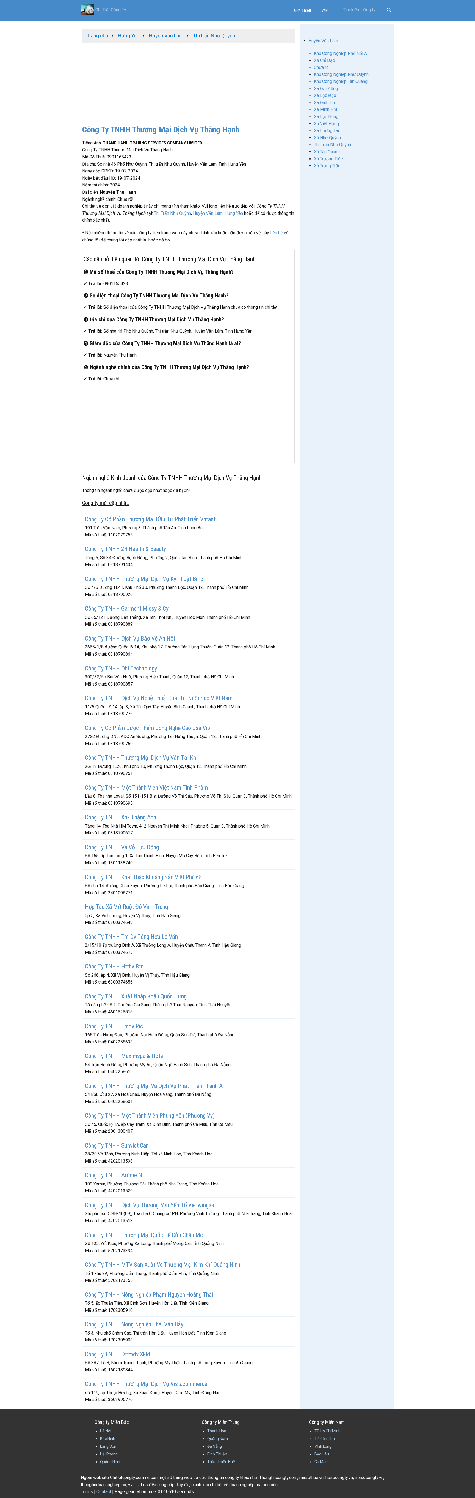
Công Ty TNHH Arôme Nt (114, 1175)
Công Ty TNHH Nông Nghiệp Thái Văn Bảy (134, 1324)
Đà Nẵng (214, 1446)
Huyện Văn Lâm (208, 213)
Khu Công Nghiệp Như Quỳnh (341, 74)
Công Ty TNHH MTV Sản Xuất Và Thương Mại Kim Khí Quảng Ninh (162, 1264)
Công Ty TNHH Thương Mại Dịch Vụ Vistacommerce (146, 1383)
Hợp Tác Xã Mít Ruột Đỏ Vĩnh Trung (126, 906)
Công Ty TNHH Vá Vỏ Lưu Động (122, 847)
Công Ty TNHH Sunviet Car (116, 1145)
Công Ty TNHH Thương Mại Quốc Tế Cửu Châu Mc (144, 1235)
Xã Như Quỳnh (327, 137)
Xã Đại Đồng (326, 88)
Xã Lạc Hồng (326, 116)
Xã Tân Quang (327, 151)
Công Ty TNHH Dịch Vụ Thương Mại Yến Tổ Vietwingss (149, 1205)
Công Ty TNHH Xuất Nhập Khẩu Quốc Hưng (136, 996)
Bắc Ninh (107, 1438)
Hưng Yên (234, 213)
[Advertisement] (188, 81)
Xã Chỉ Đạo (324, 60)
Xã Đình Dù (324, 102)
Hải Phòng (109, 1454)
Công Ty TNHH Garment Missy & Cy (127, 608)
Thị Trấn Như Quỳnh (172, 213)
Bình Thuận (217, 1454)
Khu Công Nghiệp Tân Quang (341, 81)
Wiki (325, 10)
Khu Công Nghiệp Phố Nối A (340, 53)
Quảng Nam (217, 1438)
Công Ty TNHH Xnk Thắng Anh (120, 817)
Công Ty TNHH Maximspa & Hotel (124, 1056)
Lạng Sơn (108, 1446)
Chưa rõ (321, 67)
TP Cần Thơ (324, 1438)
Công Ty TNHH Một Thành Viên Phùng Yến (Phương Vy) (150, 1115)
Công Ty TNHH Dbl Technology (121, 668)
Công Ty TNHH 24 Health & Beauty (125, 548)
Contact (103, 1491)
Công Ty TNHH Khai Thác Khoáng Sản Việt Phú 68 (143, 877)
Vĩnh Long (323, 1446)
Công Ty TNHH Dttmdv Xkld (117, 1354)
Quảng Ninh (110, 1462)
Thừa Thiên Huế (221, 1462)
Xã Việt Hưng (326, 123)
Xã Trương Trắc (328, 159)
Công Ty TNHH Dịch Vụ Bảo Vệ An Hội (130, 638)
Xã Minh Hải (325, 109)
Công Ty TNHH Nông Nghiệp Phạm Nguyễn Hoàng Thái (149, 1294)
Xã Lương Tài (326, 130)
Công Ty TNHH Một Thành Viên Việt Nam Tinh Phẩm (146, 787)
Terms (87, 1491)
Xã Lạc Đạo (325, 95)
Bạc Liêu (321, 1454)
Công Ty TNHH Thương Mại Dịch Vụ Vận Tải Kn (140, 757)
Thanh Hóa (216, 1431)
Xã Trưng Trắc (327, 165)
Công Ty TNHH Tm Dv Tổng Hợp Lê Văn (131, 936)
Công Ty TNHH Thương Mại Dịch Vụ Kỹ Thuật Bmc (144, 578)
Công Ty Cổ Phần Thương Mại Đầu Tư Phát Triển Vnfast (150, 519)
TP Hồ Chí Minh (327, 1431)
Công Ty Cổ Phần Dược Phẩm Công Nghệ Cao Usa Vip (147, 728)
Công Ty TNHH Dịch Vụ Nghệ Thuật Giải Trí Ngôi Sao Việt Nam (159, 698)
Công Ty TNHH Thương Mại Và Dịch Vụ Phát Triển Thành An (155, 1085)
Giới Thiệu (302, 10)
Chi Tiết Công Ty (110, 9)
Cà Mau (321, 1462)
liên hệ (276, 232)
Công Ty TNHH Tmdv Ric (114, 1026)
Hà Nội (105, 1431)
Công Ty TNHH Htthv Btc (114, 966)
